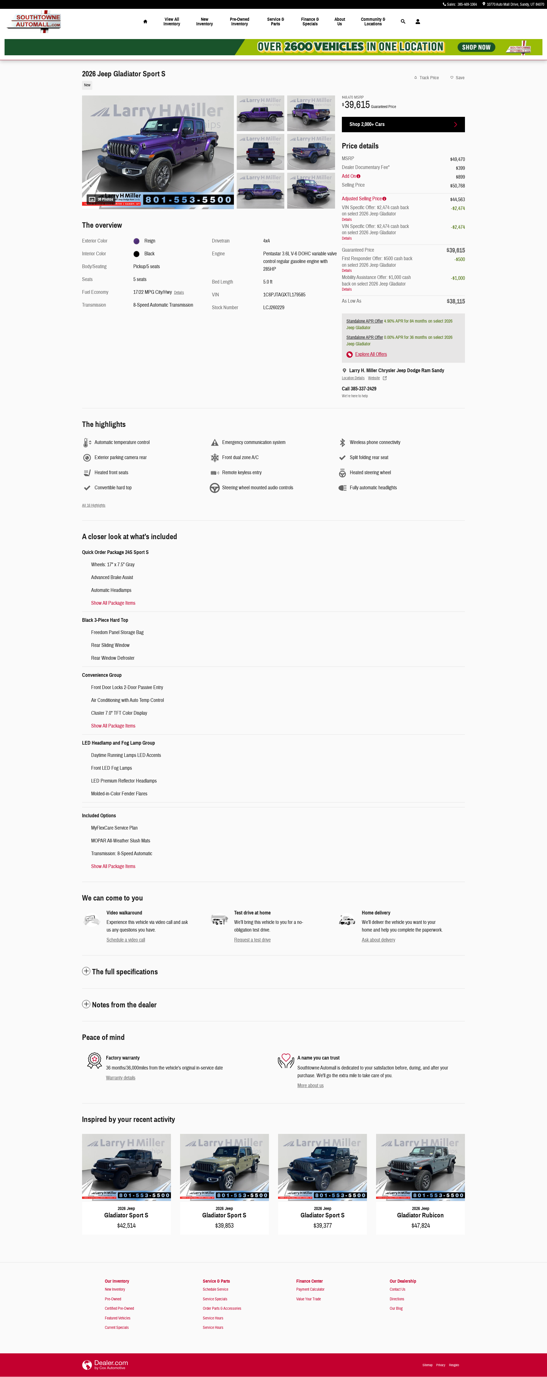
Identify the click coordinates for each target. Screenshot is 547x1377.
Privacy (440, 1365)
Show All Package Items (113, 603)
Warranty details (120, 1078)
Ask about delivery (378, 940)
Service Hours (213, 1318)
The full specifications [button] (125, 972)
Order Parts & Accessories (222, 1308)
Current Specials (117, 1327)
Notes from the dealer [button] (124, 1005)
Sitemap (427, 1365)
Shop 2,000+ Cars (367, 124)
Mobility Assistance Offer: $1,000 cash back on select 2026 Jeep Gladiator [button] (376, 283)
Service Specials (215, 1299)
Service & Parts (275, 22)
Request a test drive (252, 940)
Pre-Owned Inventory (239, 22)
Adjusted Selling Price (362, 198)
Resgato (454, 1365)
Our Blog (396, 1308)
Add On (349, 176)
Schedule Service (215, 1289)
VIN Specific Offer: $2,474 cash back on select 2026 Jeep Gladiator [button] (375, 213)
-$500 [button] (459, 259)
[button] (205, 85)
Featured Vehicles (117, 1318)
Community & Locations (373, 22)
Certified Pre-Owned (119, 1308)
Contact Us (397, 1289)
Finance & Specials (310, 22)
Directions (397, 1299)
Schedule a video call (126, 940)
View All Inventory (172, 22)
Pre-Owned (113, 1299)
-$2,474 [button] (458, 208)
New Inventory (204, 22)
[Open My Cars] (416, 22)
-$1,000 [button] (458, 278)
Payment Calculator (310, 1289)
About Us (339, 22)
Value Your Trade (308, 1299)
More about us (310, 1085)
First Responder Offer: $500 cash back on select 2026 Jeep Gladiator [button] (377, 264)
